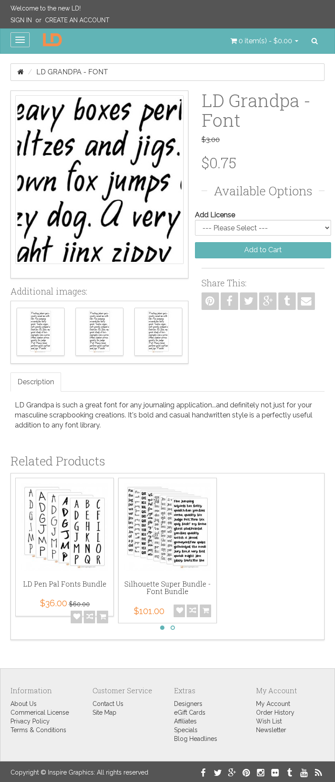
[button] (264, 41)
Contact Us (107, 703)
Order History (275, 712)
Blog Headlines (195, 738)
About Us (23, 703)
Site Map (104, 712)
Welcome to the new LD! (45, 8)
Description (35, 382)
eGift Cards (189, 712)
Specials (186, 729)
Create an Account (77, 20)
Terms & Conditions (38, 729)
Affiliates (185, 721)
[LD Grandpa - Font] (99, 184)
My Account (273, 703)
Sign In (21, 20)
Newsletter (271, 729)
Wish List (269, 721)
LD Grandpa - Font (72, 72)
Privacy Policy (30, 721)
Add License (215, 215)
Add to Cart (263, 250)
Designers (188, 703)
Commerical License (39, 712)
